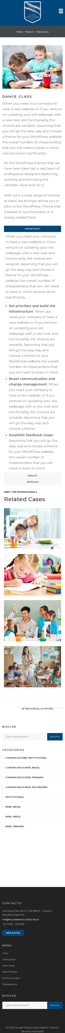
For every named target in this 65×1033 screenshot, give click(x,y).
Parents (12, 547)
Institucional (15, 797)
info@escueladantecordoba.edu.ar (20, 919)
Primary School (30, 593)
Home (19, 31)
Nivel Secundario (11, 978)
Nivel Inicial (13, 806)
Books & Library (18, 685)
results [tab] (32, 475)
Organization (16, 639)
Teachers (36, 685)
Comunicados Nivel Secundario (27, 787)
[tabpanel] (32, 352)
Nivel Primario (15, 826)
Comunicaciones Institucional (26, 757)
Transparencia (9, 984)
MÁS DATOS (13, 933)
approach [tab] (32, 482)
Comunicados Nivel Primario (25, 777)
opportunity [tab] (32, 229)
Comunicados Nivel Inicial (23, 767)
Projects (29, 31)
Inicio (5, 953)
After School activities (37, 708)
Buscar (54, 736)
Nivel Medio (13, 816)
